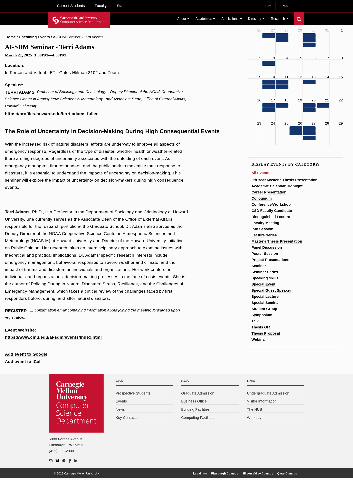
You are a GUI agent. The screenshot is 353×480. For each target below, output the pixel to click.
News (120, 409)
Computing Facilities (197, 418)
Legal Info (200, 473)
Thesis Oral (261, 327)
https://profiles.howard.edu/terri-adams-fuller (51, 113)
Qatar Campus (287, 473)
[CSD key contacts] (51, 461)
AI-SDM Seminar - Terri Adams (78, 37)
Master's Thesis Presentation (276, 241)
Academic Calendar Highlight (277, 186)
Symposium (261, 315)
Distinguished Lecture (270, 217)
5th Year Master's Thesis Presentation (284, 180)
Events (121, 401)
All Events (260, 173)
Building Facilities (195, 409)
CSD (119, 381)
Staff (120, 6)
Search (296, 16)
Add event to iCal (22, 361)
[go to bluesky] (57, 461)
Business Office (194, 401)
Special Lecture (265, 297)
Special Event (263, 284)
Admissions (229, 18)
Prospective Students (133, 393)
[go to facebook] (70, 461)
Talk (255, 321)
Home (11, 37)
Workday (254, 418)
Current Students (71, 6)
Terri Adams (17, 211)
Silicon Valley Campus (257, 473)
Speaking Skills (264, 278)
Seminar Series (264, 272)
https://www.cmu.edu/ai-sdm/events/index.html (53, 337)
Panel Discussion (266, 247)
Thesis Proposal (265, 333)
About (181, 18)
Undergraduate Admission (268, 393)
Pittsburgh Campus (224, 473)
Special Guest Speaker (271, 290)
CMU (251, 381)
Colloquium (261, 198)
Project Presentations (270, 260)
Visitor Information (262, 401)
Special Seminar (265, 303)
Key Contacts (126, 418)
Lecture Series (264, 235)
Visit (285, 6)
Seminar (258, 266)
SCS (185, 381)
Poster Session (264, 254)
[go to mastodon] (64, 461)
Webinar (258, 339)
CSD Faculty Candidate (271, 211)
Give (268, 6)
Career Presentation (268, 192)
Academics (203, 18)
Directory (254, 18)
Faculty (101, 6)
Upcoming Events (34, 37)
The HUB (254, 409)
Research (278, 18)
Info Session (262, 229)
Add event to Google (26, 354)
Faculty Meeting (265, 223)
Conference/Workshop (271, 204)
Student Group (264, 309)
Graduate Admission (197, 393)
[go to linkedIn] (75, 461)
